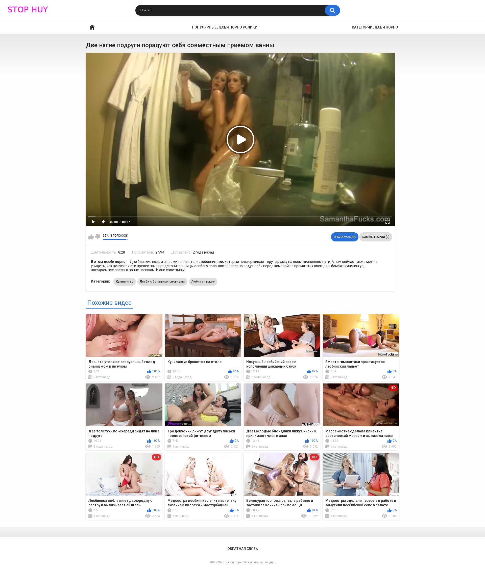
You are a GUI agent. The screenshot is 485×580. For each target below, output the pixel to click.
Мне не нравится (97, 236)
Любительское (203, 281)
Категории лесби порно (375, 27)
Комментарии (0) (376, 237)
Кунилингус (124, 281)
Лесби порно (234, 562)
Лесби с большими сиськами (162, 281)
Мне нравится (91, 236)
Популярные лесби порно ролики (224, 27)
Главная (92, 27)
